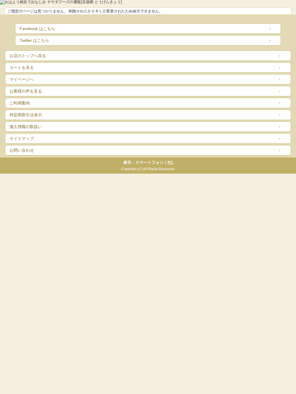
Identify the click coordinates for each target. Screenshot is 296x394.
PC (170, 162)
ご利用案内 (20, 103)
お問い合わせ (22, 150)
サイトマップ (22, 138)
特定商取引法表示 (26, 114)
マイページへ (22, 79)
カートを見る (22, 67)
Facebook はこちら (37, 28)
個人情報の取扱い (26, 126)
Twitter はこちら (34, 40)
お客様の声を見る (26, 91)
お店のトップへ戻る (28, 55)
